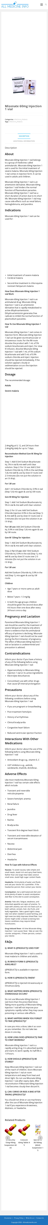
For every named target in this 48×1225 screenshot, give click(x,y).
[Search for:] (45, 4)
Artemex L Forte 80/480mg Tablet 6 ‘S (37, 1144)
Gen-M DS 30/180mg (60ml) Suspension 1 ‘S (24, 1145)
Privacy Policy (18, 1218)
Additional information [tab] (24, 141)
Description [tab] (24, 136)
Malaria (24, 119)
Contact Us (40, 1218)
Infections (17, 119)
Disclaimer (8, 1218)
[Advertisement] (24, 40)
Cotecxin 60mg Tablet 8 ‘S (10, 1142)
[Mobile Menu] (41, 4)
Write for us (30, 1218)
